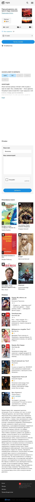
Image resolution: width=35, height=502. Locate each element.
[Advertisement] (17, 106)
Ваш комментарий (9, 155)
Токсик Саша (15, 394)
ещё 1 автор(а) (16, 396)
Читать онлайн (18, 42)
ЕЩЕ (3, 98)
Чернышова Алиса (7, 13)
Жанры (4, 486)
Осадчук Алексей (23, 229)
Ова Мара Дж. (16, 315)
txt (5, 79)
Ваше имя (6, 148)
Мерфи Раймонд (7, 259)
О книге (7, 35)
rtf (19, 75)
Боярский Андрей (17, 378)
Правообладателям (7, 492)
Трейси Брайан (6, 230)
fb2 (12, 75)
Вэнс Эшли (5, 289)
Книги (3, 483)
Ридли (8, 3)
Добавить (17, 190)
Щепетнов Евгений (23, 259)
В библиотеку (8, 45)
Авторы (4, 489)
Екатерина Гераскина (18, 301)
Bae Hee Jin (15, 331)
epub (5, 75)
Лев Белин (15, 363)
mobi (27, 75)
